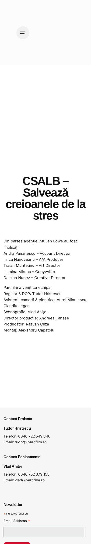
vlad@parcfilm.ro (30, 480)
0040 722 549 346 (34, 436)
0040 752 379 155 (33, 474)
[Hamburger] (22, 32)
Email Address (17, 521)
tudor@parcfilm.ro (30, 442)
